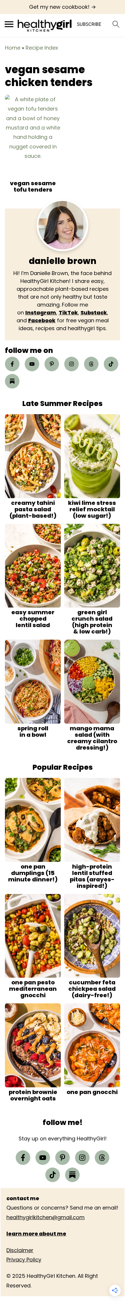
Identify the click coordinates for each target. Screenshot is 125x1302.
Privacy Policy (23, 1259)
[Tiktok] (111, 364)
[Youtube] (32, 364)
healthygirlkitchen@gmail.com (45, 1217)
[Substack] (12, 381)
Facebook (42, 320)
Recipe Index (42, 47)
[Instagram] (71, 364)
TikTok (68, 312)
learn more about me (36, 1233)
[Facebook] (12, 364)
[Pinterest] (51, 364)
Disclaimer (19, 1250)
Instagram (40, 312)
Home (12, 47)
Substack (94, 312)
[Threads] (91, 364)
